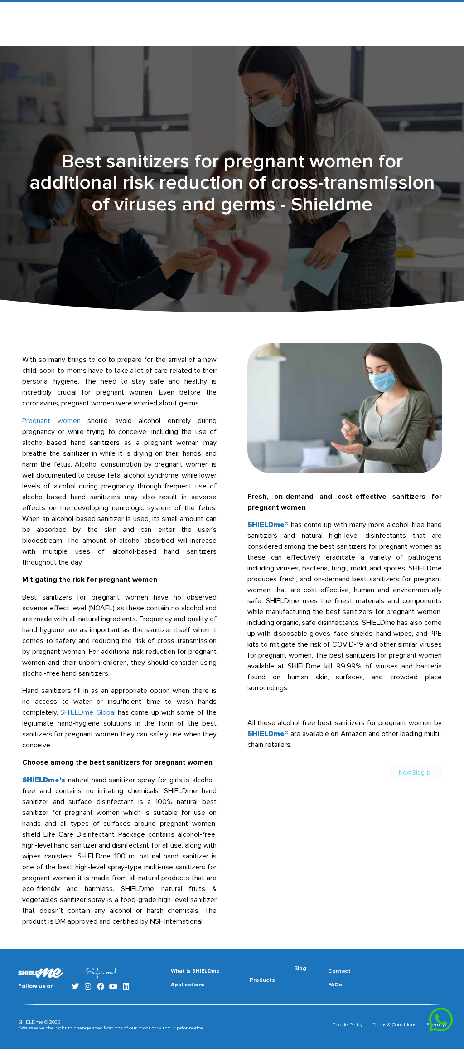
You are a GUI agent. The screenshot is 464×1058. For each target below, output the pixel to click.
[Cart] (417, 25)
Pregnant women (51, 420)
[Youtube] (113, 986)
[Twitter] (75, 986)
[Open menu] (440, 24)
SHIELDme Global (87, 712)
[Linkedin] (126, 986)
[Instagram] (88, 986)
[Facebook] (100, 986)
